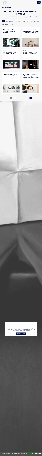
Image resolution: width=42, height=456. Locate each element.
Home (3, 7)
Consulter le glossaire (21, 333)
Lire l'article (4, 27)
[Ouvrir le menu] (39, 2)
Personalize (38, 453)
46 (27, 98)
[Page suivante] (31, 98)
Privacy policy (21, 454)
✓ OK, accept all (31, 453)
